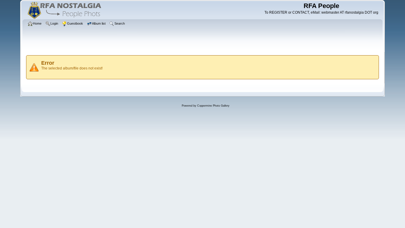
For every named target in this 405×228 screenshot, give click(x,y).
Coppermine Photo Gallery (213, 105)
